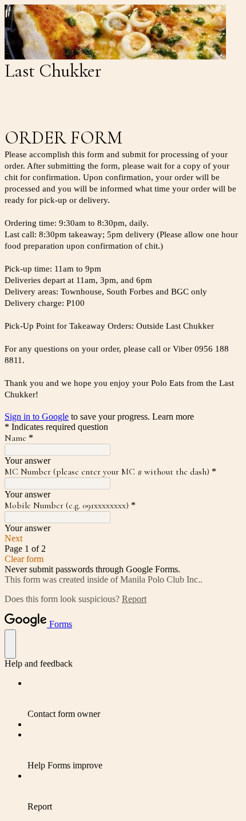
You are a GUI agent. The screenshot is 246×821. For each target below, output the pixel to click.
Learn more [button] (173, 416)
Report (134, 599)
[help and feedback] (10, 644)
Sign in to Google (37, 416)
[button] (123, 538)
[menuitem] (134, 698)
